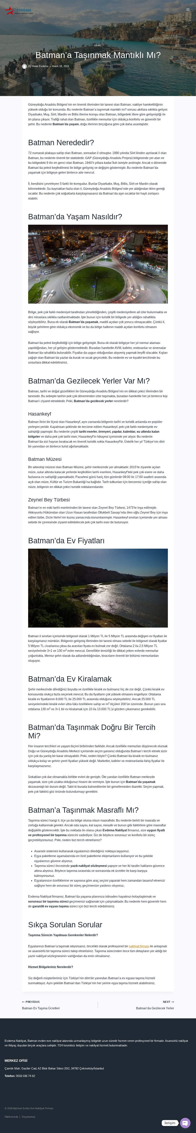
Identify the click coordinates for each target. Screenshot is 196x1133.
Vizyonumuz (28, 1116)
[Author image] (24, 66)
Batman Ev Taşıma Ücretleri (41, 1005)
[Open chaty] (185, 1123)
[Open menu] (187, 9)
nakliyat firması (139, 946)
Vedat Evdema (40, 66)
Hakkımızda (11, 1116)
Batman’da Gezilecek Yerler (155, 1005)
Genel (98, 45)
